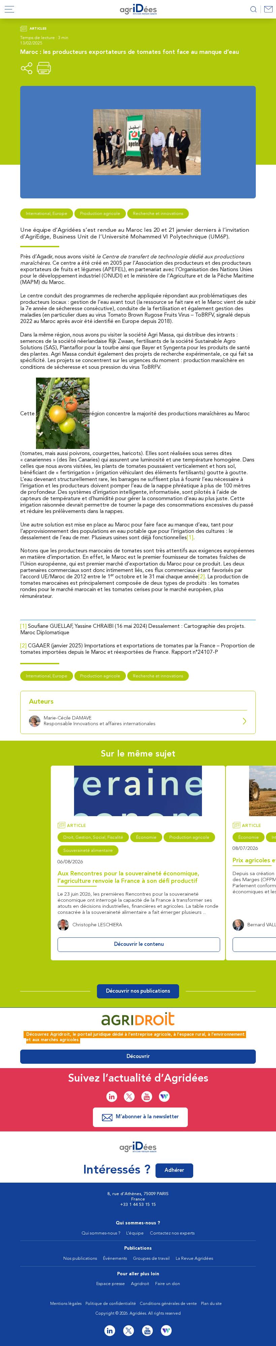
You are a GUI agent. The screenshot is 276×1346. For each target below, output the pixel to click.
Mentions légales (65, 1304)
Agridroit (140, 1284)
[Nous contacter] (268, 9)
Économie (146, 837)
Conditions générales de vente (168, 1304)
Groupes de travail (151, 1258)
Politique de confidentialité (110, 1304)
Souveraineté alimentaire (88, 850)
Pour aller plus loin (138, 1274)
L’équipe (135, 1233)
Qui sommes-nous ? (138, 1223)
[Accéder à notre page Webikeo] (164, 1096)
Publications (138, 1248)
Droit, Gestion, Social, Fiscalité (93, 837)
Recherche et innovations (158, 214)
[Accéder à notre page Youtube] (147, 1097)
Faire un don (167, 1284)
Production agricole (100, 214)
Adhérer (174, 1170)
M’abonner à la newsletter (147, 1117)
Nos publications (80, 1258)
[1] (190, 538)
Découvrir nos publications (138, 991)
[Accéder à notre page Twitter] (129, 1097)
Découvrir (138, 1056)
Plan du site (211, 1304)
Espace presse (110, 1284)
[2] (201, 577)
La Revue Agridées (194, 1258)
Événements (115, 1258)
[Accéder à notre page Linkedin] (111, 1097)
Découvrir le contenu (139, 944)
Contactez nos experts (172, 1233)
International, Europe (46, 214)
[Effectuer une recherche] (253, 9)
